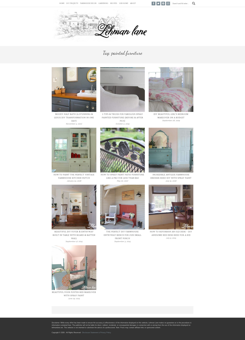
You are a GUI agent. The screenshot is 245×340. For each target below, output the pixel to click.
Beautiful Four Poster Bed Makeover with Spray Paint (74, 294)
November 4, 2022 (74, 124)
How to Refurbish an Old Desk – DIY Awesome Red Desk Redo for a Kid (171, 233)
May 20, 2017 (122, 181)
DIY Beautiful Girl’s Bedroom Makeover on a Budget (171, 116)
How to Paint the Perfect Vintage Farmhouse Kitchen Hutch (74, 176)
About (133, 3)
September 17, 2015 (74, 241)
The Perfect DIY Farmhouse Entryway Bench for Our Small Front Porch (122, 235)
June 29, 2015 (74, 299)
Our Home (123, 3)
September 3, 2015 (122, 241)
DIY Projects (72, 3)
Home (61, 3)
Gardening (103, 3)
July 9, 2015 (171, 238)
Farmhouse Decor (88, 3)
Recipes (113, 3)
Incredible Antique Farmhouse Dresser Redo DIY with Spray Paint (171, 176)
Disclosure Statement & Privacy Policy (96, 332)
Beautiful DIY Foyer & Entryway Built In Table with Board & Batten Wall (74, 235)
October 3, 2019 (122, 124)
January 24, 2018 (74, 181)
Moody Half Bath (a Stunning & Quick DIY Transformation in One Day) (74, 117)
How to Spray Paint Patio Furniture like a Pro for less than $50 (122, 176)
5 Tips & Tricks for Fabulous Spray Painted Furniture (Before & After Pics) (122, 117)
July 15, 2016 (171, 181)
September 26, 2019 (171, 120)
